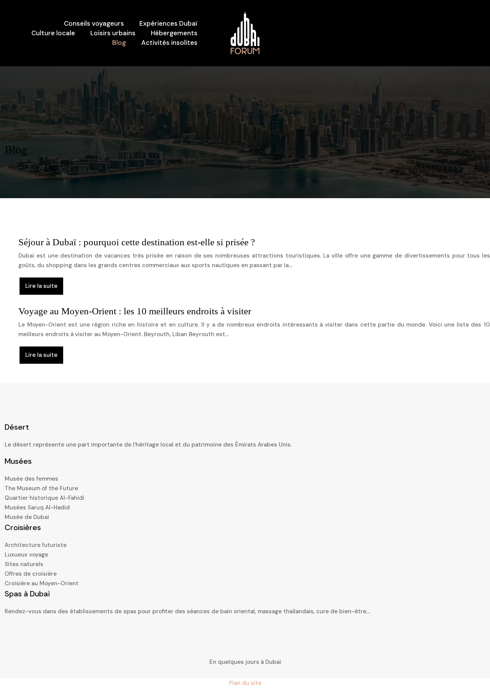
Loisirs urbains (113, 33)
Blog (119, 42)
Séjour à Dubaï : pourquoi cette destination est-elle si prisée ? (136, 242)
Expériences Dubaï (168, 23)
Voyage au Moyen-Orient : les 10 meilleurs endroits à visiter (134, 311)
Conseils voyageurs (94, 23)
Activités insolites (169, 42)
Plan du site (245, 683)
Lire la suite (41, 286)
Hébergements (174, 33)
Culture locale (53, 33)
